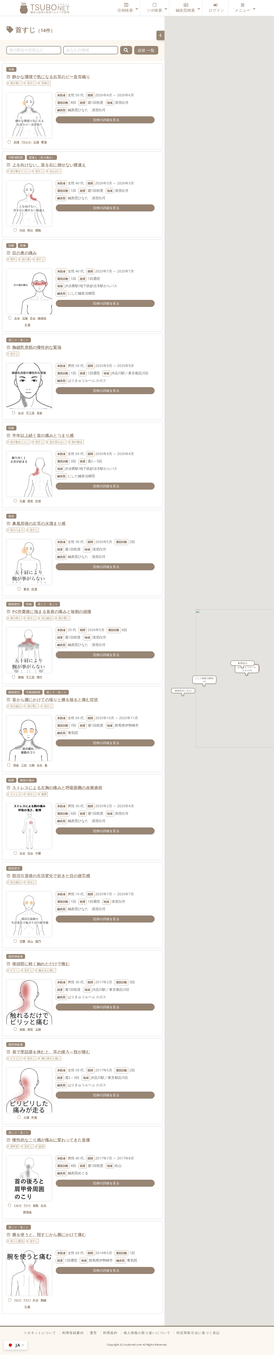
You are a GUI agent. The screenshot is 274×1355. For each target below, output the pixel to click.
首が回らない (58, 442)
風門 (38, 941)
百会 (33, 318)
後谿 (22, 1029)
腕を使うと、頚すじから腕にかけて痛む (49, 1234)
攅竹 (40, 677)
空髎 (22, 941)
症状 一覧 (146, 50)
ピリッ (14, 970)
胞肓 (30, 501)
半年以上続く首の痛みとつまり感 (43, 435)
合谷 (17, 318)
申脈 (34, 1117)
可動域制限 (15, 157)
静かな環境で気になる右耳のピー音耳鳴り (51, 76)
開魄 (38, 230)
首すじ (31, 83)
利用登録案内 (73, 1333)
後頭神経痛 (15, 956)
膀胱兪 (27, 1212)
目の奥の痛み (24, 253)
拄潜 (38, 501)
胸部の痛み (27, 780)
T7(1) (27, 1300)
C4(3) (17, 1205)
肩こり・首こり (18, 340)
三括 (24, 765)
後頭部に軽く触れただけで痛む (41, 963)
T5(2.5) (26, 142)
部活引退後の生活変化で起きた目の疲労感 (51, 875)
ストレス (15, 794)
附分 (30, 230)
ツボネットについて (40, 1333)
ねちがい (55, 171)
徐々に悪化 (17, 1241)
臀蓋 (44, 142)
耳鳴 (11, 69)
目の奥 (26, 259)
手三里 (30, 413)
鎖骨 (41, 1146)
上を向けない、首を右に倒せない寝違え (49, 164)
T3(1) (17, 1300)
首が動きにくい (19, 171)
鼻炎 (11, 516)
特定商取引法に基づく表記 (198, 1333)
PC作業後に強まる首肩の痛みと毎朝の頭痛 (51, 611)
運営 (93, 1333)
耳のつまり (17, 530)
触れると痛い (47, 970)
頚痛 (11, 245)
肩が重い (15, 83)
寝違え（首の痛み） (42, 157)
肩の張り (15, 618)
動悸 (11, 780)
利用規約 (110, 1333)
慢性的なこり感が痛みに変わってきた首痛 (51, 1140)
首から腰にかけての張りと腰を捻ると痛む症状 (55, 699)
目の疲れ (47, 618)
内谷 (22, 230)
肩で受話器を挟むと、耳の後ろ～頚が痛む (51, 1052)
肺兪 (16, 765)
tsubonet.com (133, 1344)
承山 (30, 941)
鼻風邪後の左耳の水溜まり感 (38, 523)
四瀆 (16, 142)
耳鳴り (46, 83)
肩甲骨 (14, 1146)
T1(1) (27, 1205)
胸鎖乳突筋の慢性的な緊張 (36, 347)
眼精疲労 (14, 604)
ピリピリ (15, 1058)
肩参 (40, 413)
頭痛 (23, 245)
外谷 (36, 1300)
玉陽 (36, 142)
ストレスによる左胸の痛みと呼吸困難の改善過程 (57, 787)
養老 (26, 589)
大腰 (32, 765)
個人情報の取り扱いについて (147, 1333)
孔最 (22, 501)
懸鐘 (44, 1300)
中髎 (38, 853)
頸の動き (77, 442)
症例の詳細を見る (106, 120)
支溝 (27, 325)
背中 (13, 259)
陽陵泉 (42, 318)
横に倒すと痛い (51, 1058)
